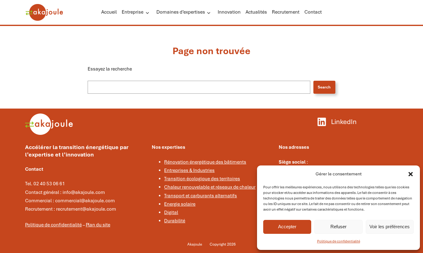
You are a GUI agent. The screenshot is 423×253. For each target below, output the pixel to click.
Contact (313, 12)
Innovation (229, 12)
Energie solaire (179, 204)
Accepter (287, 226)
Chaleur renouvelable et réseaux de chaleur (209, 187)
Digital (171, 212)
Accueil (109, 12)
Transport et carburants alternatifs (200, 196)
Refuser (338, 226)
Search (324, 87)
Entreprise (132, 12)
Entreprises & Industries (189, 170)
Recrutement (285, 12)
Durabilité (174, 221)
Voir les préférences (389, 226)
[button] (411, 174)
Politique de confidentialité (338, 241)
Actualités (256, 12)
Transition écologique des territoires (202, 179)
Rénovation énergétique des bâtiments (205, 162)
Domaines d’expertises (180, 12)
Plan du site (98, 225)
